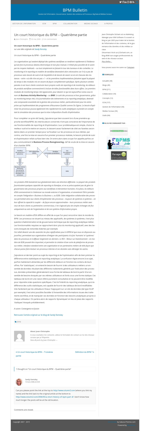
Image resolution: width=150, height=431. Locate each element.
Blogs (104, 85)
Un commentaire (50, 39)
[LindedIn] (125, 2)
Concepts (106, 98)
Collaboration (70, 23)
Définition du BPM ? (84, 352)
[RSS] (133, 2)
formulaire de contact (71, 335)
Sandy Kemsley (41, 49)
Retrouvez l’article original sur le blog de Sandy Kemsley (38, 315)
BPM (54, 23)
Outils (104, 115)
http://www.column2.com (64, 390)
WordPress (131, 425)
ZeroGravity (112, 422)
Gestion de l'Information (111, 107)
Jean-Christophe (22, 39)
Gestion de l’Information (24, 23)
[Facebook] (123, 2)
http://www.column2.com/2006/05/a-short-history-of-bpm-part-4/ (44, 397)
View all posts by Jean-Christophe (44, 340)
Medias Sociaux (91, 23)
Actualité (105, 81)
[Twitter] (120, 2)
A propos (108, 23)
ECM (44, 23)
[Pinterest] (131, 2)
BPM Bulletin (75, 10)
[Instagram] (128, 2)
